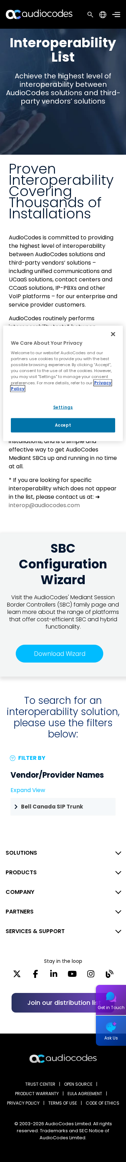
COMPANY (20, 892)
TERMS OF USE (62, 1103)
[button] (62, 807)
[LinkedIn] (54, 976)
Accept (63, 425)
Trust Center (40, 1084)
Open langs (102, 14)
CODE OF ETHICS (102, 1103)
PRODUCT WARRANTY (37, 1094)
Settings (63, 407)
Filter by (31, 758)
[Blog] (109, 976)
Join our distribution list (64, 1002)
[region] (63, 383)
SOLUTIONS (21, 853)
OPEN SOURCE (78, 1084)
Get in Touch (111, 1007)
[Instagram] (91, 976)
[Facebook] (35, 976)
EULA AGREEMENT (85, 1094)
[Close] (113, 334)
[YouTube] (72, 976)
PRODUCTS (21, 872)
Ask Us (111, 1038)
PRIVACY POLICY (23, 1103)
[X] (17, 976)
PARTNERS (20, 912)
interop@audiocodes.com (44, 505)
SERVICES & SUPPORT (35, 931)
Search (90, 14)
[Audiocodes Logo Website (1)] (39, 14)
